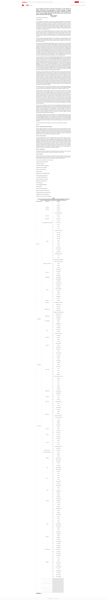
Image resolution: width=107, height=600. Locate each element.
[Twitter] (79, 5)
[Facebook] (81, 5)
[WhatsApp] (82, 5)
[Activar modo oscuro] (84, 2)
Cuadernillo (31, 5)
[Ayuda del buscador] (28, 2)
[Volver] (23, 5)
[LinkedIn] (84, 5)
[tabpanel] (53, 301)
